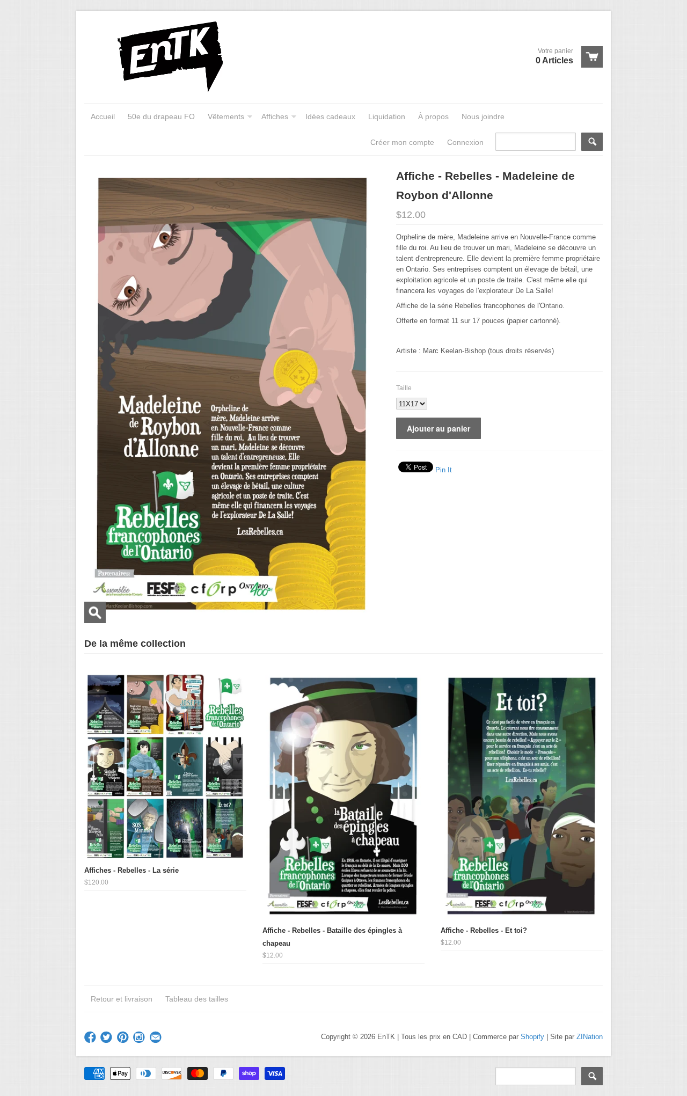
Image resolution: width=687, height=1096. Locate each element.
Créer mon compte (402, 142)
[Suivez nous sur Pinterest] (124, 1037)
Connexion (465, 142)
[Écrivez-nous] (157, 1037)
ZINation (589, 1037)
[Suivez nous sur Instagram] (140, 1037)
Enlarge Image (95, 612)
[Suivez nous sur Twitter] (107, 1037)
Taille (404, 388)
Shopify (532, 1037)
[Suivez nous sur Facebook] (91, 1037)
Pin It (443, 470)
